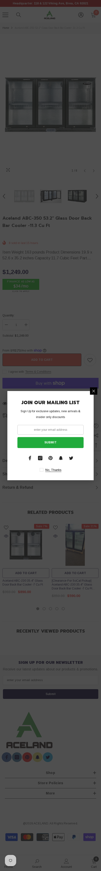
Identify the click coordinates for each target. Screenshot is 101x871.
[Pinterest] (50, 458)
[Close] (93, 391)
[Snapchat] (61, 458)
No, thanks (53, 470)
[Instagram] (40, 458)
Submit (50, 442)
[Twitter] (71, 458)
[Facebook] (30, 458)
